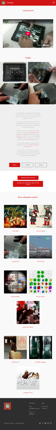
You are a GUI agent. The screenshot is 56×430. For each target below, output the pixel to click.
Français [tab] (41, 165)
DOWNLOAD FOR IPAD (28, 177)
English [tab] (14, 165)
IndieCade (26, 134)
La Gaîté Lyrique (30, 139)
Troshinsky (10, 3)
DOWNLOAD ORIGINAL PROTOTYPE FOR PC (28, 183)
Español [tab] (28, 165)
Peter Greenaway (32, 155)
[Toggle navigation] (54, 2)
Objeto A (21, 137)
